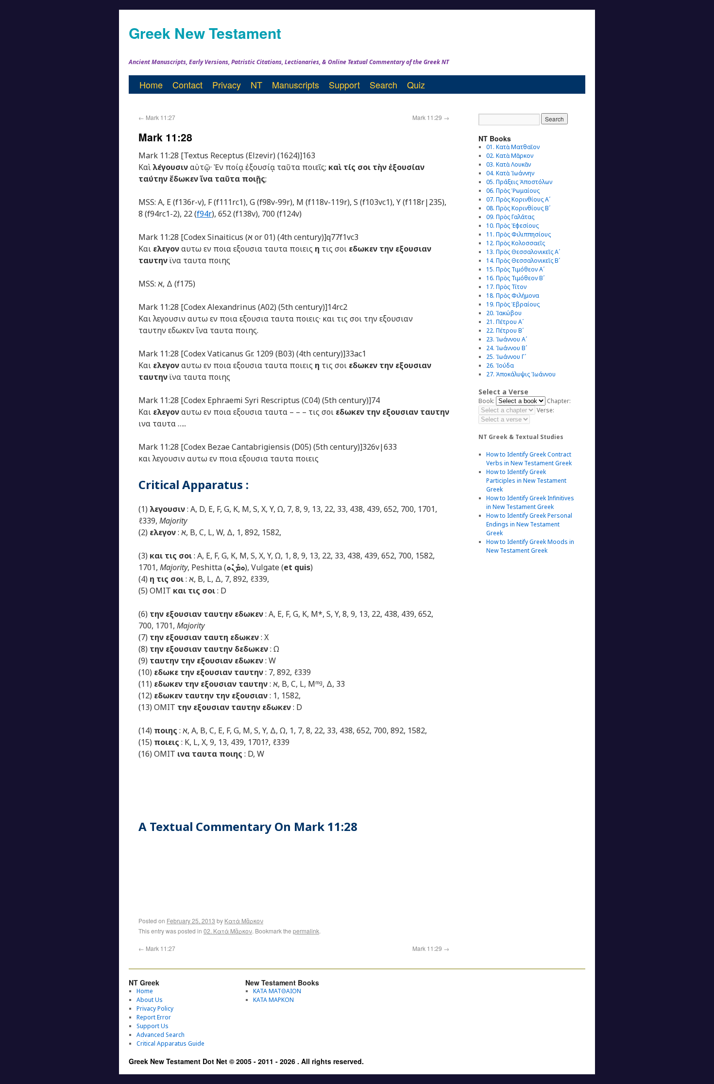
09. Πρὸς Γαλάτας (510, 217)
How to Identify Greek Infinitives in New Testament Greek (530, 502)
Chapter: (559, 401)
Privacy (226, 84)
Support (344, 84)
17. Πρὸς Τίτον (506, 287)
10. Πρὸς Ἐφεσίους (512, 225)
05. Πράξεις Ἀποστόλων (519, 182)
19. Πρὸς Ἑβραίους (513, 304)
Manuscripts (295, 84)
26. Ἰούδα (500, 365)
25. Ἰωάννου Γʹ (506, 357)
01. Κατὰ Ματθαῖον (513, 147)
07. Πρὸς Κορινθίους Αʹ (518, 199)
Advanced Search (160, 1035)
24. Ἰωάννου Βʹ (506, 348)
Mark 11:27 (156, 117)
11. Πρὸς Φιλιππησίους (518, 234)
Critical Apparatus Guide (170, 1043)
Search (383, 84)
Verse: (545, 410)
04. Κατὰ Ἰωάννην (510, 173)
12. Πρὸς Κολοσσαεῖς (515, 243)
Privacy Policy (154, 1008)
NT (256, 84)
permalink (306, 931)
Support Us (152, 1026)
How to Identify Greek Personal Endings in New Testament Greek (529, 524)
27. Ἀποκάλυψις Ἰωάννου (521, 374)
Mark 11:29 (430, 117)
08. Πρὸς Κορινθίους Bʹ (518, 208)
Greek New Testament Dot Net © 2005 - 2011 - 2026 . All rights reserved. (246, 1061)
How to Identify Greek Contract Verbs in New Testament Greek (529, 458)
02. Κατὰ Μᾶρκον (228, 931)
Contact (187, 84)
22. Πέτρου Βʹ (505, 330)
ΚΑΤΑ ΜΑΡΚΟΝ (273, 1000)
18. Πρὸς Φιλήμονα (512, 295)
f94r (204, 213)
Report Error (153, 1017)
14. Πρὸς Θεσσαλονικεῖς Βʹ (523, 260)
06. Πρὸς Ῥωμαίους (513, 190)
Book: (486, 401)
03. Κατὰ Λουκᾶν (508, 164)
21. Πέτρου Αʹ (505, 322)
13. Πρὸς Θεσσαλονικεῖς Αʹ (523, 252)
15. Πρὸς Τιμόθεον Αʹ (515, 269)
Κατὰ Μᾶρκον (243, 920)
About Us (149, 1000)
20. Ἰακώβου (504, 313)
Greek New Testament (205, 32)
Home (151, 84)
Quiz (416, 84)
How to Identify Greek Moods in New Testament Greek (530, 546)
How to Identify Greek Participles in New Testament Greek (526, 480)
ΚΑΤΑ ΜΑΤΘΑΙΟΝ (277, 991)
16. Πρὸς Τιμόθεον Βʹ (515, 278)
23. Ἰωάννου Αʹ (506, 339)
